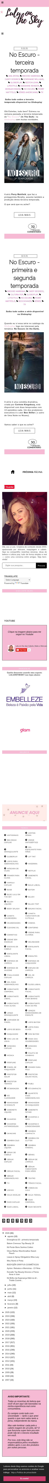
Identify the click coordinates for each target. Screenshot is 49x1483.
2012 (7, 1361)
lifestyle (12, 86)
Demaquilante (11, 852)
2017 (7, 1342)
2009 (7, 1372)
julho (9, 1285)
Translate (24, 583)
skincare (11, 1133)
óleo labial (13, 1207)
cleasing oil (13, 928)
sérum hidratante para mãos (31, 1169)
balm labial (34, 885)
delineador (33, 942)
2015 (7, 1350)
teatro (31, 1178)
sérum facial (13, 1171)
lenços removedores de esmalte (33, 1013)
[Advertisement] (24, 779)
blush (31, 897)
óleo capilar (13, 1202)
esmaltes (32, 956)
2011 (7, 1365)
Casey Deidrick (12, 79)
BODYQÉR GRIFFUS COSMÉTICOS (23, 1264)
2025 (7, 1312)
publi (31, 1084)
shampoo (11, 1119)
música (10, 1055)
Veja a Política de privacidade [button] (23, 1472)
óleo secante (34, 1207)
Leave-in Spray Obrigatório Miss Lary (23, 1257)
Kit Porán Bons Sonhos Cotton (20, 1247)
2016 (7, 1346)
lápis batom (34, 1022)
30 (33, 442)
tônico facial (35, 1183)
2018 (7, 1338)
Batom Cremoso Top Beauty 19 (20, 1243)
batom (31, 890)
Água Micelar (13, 1195)
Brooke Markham (31, 76)
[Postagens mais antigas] (33, 473)
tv (42, 92)
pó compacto (34, 1088)
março (10, 1300)
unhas (10, 1190)
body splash (13, 909)
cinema (31, 923)
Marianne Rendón (29, 86)
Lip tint (32, 857)
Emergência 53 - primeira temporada (23, 1240)
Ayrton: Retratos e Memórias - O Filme (23, 1268)
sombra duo (13, 1140)
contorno (33, 928)
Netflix (32, 871)
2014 (7, 1354)
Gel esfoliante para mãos (33, 849)
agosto (10, 1236)
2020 (7, 1331)
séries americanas (28, 92)
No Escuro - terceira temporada (24, 62)
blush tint (33, 904)
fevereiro (11, 1304)
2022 (7, 1323)
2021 (7, 1327)
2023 (7, 1320)
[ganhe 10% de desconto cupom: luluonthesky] (24, 716)
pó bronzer (13, 1088)
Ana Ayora (13, 76)
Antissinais (12, 835)
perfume (11, 1063)
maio (9, 1292)
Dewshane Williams (33, 79)
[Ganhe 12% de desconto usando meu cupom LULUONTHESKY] (24, 740)
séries (38, 301)
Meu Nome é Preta (15, 1261)
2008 (7, 1376)
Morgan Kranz (13, 89)
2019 (7, 1335)
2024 (7, 1316)
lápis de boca (14, 1029)
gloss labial (34, 984)
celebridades (13, 923)
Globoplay (16, 83)
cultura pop (16, 295)
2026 (7, 1233)
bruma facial (35, 909)
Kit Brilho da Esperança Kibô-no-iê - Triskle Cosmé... (22, 1279)
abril (9, 1296)
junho (10, 1289)
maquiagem (12, 1034)
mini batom (33, 1034)
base (9, 890)
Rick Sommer (25, 301)
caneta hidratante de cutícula (32, 916)
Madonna (32, 864)
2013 (7, 1357)
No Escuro (29, 89)
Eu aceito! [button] (24, 1479)
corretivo (12, 935)
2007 (7, 1380)
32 (33, 227)
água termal (34, 1195)
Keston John (31, 83)
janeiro (10, 1307)
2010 (7, 1369)
